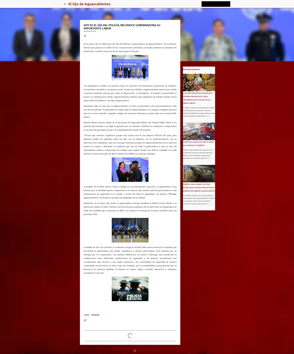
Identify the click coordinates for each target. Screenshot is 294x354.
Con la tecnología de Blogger (148, 351)
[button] (85, 36)
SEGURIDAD (95, 315)
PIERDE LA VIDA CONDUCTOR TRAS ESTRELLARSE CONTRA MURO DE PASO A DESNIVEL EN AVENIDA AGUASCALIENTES (199, 187)
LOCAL (87, 315)
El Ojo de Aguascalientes (89, 4)
